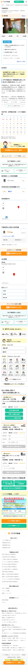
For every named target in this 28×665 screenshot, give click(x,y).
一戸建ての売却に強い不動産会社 (10, 559)
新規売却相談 (5, 600)
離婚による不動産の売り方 (8, 617)
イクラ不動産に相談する (14, 520)
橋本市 (10, 191)
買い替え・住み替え (6, 638)
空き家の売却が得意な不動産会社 (10, 581)
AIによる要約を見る (15, 105)
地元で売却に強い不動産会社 (9, 554)
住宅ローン (23, 640)
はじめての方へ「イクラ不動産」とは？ (15, 156)
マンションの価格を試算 (14, 418)
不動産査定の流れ (6, 547)
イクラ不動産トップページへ (21, 171)
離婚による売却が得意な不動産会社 (10, 574)
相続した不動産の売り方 (8, 613)
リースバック (23, 638)
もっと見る (14, 102)
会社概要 (24, 36)
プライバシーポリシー (15, 654)
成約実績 (10, 36)
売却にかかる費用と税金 (18, 650)
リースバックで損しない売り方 (9, 622)
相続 (17, 638)
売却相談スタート (19, 1)
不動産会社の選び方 (6, 650)
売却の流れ (15, 645)
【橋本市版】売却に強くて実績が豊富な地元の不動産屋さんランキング (14, 165)
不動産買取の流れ (6, 545)
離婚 (14, 638)
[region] (14, 210)
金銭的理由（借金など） (13, 640)
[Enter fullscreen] (3, 208)
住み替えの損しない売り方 (8, 619)
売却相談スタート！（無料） (14, 662)
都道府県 (4, 435)
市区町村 (4, 439)
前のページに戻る (7, 171)
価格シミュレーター (6, 593)
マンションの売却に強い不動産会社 (10, 561)
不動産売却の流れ (6, 542)
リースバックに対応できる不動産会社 (11, 579)
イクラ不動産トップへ (14, 525)
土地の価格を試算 (14, 410)
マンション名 (5, 466)
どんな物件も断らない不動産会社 (10, 569)
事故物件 (4, 640)
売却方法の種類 (5, 647)
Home (2, 5)
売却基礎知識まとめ (6, 645)
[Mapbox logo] (5, 219)
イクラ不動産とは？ (6, 540)
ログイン (4, 602)
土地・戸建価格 (5, 588)
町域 (3, 442)
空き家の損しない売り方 (20, 613)
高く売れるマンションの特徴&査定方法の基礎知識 (14, 633)
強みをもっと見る (21, 61)
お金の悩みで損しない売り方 (9, 615)
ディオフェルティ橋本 (8, 236)
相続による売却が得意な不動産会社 (10, 576)
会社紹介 (3, 36)
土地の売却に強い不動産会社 (9, 556)
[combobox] (16, 436)
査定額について (22, 647)
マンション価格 (5, 590)
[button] (6, 217)
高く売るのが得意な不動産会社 (9, 564)
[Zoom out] (3, 205)
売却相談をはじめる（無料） (14, 150)
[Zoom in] (3, 203)
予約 (17, 36)
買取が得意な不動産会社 (8, 571)
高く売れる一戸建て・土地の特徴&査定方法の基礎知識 (14, 630)
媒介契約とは (14, 647)
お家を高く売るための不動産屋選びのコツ (14, 488)
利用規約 (23, 654)
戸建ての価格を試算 (14, 414)
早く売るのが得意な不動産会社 (9, 566)
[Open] (24, 436)
